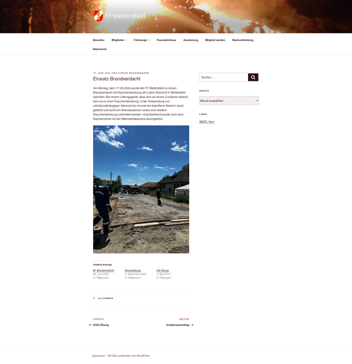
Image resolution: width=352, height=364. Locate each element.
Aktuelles (98, 40)
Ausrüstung (190, 40)
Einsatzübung (133, 270)
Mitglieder (118, 40)
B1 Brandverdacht (103, 270)
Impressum (100, 49)
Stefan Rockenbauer (133, 73)
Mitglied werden (215, 40)
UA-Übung (163, 270)
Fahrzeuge (140, 40)
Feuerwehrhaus (166, 40)
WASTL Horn (206, 121)
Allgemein (105, 298)
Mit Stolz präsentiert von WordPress (129, 355)
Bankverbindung (242, 40)
